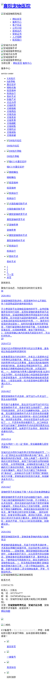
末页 (9, 277)
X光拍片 (11, 78)
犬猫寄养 (11, 120)
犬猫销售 (11, 126)
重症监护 (11, 84)
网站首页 (17, 19)
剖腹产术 (11, 99)
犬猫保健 (11, 135)
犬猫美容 (11, 117)
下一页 (10, 274)
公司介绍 (17, 28)
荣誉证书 (17, 34)
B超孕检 (11, 81)
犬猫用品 (11, 111)
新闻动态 (17, 31)
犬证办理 (11, 102)
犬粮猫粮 (11, 108)
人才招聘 (17, 37)
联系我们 (17, 40)
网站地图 (5, 611)
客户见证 (17, 25)
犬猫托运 (11, 129)
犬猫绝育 (11, 105)
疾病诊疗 (11, 93)
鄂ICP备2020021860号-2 (25, 630)
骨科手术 (11, 96)
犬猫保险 (11, 132)
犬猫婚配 (11, 123)
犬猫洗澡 (11, 114)
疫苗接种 (11, 90)
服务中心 (17, 22)
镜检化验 (11, 87)
